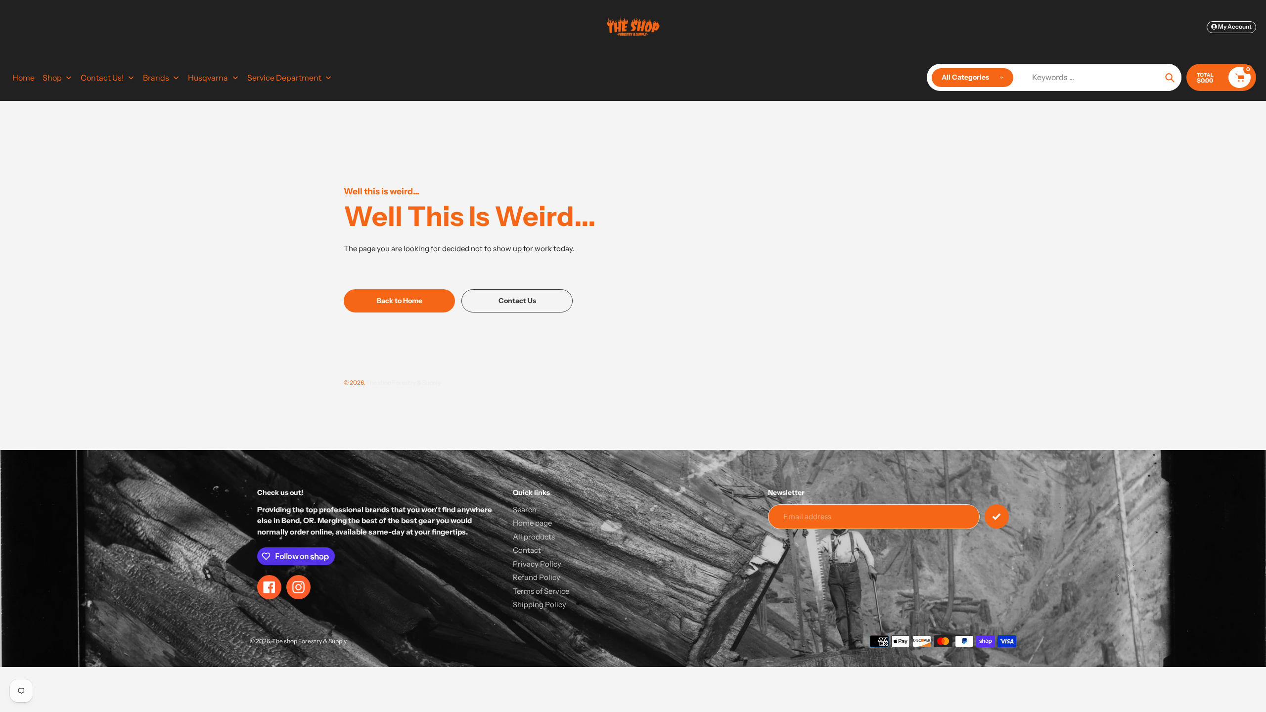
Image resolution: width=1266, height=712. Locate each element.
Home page (532, 523)
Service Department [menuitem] (284, 78)
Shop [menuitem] (52, 78)
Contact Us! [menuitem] (102, 78)
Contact (527, 550)
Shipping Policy (539, 604)
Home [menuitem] (23, 78)
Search (525, 509)
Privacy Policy (537, 564)
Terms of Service (541, 591)
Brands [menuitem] (156, 78)
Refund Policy (536, 577)
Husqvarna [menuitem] (208, 78)
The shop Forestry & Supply (403, 382)
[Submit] (997, 516)
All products (534, 536)
